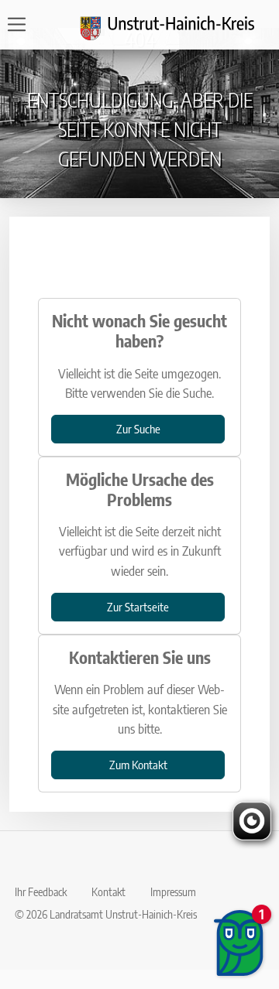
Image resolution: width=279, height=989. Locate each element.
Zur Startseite (138, 606)
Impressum (173, 891)
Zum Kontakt (138, 764)
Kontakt (108, 891)
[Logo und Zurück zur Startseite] (177, 24)
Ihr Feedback (41, 891)
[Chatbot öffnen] (240, 943)
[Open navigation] (21, 24)
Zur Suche (138, 428)
